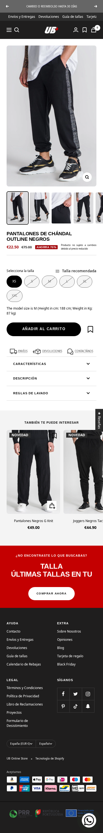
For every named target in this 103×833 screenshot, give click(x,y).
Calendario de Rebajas (24, 664)
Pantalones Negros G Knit (33, 520)
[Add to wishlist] (90, 329)
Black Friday (66, 664)
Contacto (13, 631)
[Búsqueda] (16, 29)
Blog (60, 647)
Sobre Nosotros (69, 631)
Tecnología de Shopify (49, 758)
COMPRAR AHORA (52, 593)
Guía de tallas (72, 16)
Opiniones (65, 639)
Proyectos (14, 712)
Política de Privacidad (23, 696)
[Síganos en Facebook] (63, 694)
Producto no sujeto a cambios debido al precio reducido (78, 246)
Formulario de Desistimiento (17, 723)
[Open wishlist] (85, 30)
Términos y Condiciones (25, 687)
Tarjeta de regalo (70, 656)
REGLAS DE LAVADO (30, 393)
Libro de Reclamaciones (25, 704)
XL (85, 281)
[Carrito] (93, 29)
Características (29, 363)
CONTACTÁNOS (84, 351)
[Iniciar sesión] (75, 29)
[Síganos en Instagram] (88, 694)
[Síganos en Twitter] (75, 694)
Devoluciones (48, 16)
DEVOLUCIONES (52, 351)
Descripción (25, 378)
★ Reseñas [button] (99, 420)
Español (44, 744)
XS (14, 281)
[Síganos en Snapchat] (88, 706)
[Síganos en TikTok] (75, 706)
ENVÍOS (22, 351)
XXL (14, 295)
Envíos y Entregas (21, 16)
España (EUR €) (20, 744)
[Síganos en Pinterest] (63, 706)
